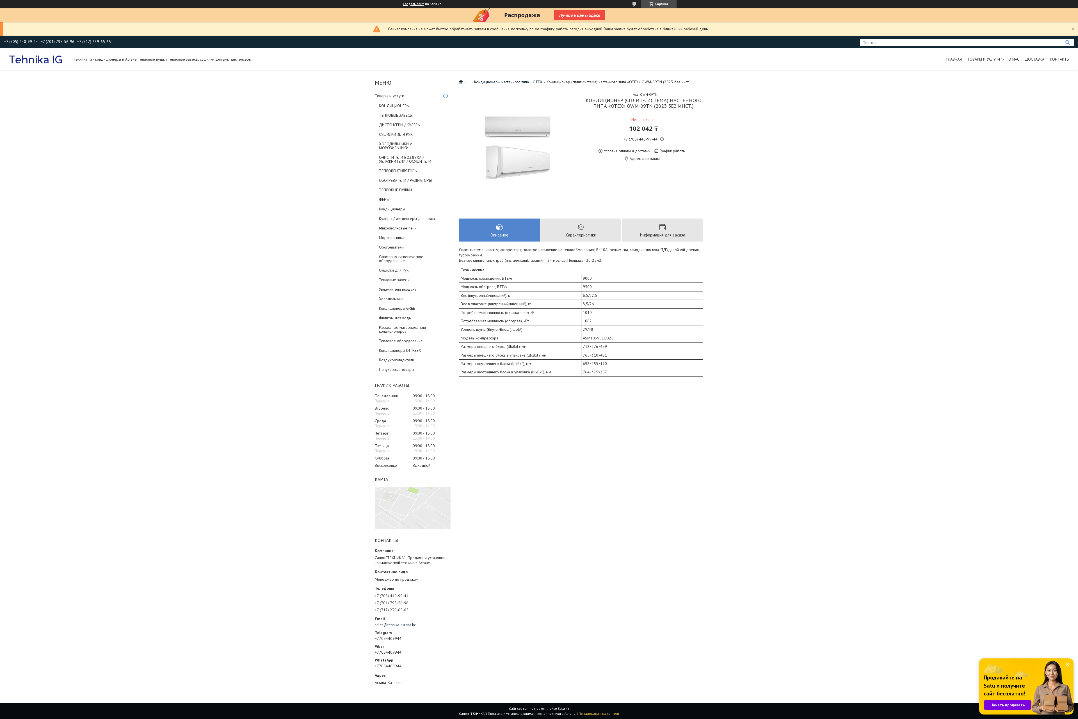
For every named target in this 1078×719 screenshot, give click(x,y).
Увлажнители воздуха (397, 289)
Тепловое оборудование (401, 340)
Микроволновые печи (398, 228)
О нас (1013, 59)
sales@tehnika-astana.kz (395, 624)
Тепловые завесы (394, 279)
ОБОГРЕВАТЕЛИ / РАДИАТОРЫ (405, 180)
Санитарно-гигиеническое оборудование (401, 258)
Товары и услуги (983, 59)
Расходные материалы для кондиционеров (402, 329)
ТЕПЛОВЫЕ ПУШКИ (395, 189)
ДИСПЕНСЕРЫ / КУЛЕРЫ (400, 124)
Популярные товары (396, 369)
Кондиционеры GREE (397, 308)
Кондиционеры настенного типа (501, 82)
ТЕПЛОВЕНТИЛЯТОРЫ (398, 170)
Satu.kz (563, 708)
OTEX (537, 82)
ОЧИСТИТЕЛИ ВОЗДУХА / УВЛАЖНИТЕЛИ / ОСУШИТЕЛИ (405, 159)
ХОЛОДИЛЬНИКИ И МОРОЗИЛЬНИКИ (395, 145)
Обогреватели (391, 247)
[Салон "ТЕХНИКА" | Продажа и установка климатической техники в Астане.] (36, 59)
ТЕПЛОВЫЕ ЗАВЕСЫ (396, 115)
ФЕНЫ (384, 199)
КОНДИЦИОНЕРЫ (394, 105)
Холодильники (391, 298)
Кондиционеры (392, 209)
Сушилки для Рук (393, 270)
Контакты (1060, 59)
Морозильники (391, 237)
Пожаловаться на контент (599, 713)
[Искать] (1067, 42)
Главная (954, 59)
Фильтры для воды (395, 317)
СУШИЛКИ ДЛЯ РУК (396, 134)
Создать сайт (413, 4)
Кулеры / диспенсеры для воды (407, 218)
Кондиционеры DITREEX (400, 350)
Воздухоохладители (396, 359)
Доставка (1034, 59)
